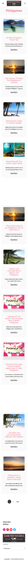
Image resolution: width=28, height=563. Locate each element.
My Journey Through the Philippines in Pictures (14, 80)
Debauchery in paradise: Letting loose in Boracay (14, 477)
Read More (14, 50)
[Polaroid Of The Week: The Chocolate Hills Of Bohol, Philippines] (14, 303)
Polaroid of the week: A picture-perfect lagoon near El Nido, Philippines (14, 367)
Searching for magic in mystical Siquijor (14, 122)
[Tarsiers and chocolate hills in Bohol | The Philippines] (14, 256)
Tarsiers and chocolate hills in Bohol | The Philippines (14, 272)
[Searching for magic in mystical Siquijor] (14, 109)
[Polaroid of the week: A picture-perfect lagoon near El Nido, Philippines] (14, 351)
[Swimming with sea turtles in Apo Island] (14, 150)
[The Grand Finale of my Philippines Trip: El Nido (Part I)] (14, 214)
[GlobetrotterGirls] (14, 3)
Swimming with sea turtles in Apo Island (14, 162)
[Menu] (3, 3)
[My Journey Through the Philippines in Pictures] (14, 66)
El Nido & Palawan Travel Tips (14, 39)
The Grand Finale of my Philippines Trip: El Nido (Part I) (14, 228)
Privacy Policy (7, 522)
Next (18, 501)
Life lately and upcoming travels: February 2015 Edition (14, 435)
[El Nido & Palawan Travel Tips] (14, 26)
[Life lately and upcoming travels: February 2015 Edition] (14, 421)
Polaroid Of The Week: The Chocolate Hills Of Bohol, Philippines (14, 319)
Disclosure (5, 524)
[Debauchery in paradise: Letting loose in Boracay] (14, 463)
